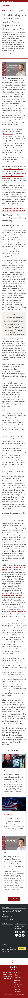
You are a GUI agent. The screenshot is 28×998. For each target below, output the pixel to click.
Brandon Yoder (8, 134)
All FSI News (5, 11)
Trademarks (17, 980)
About (3, 941)
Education (4, 928)
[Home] (11, 6)
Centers (3, 935)
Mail (16, 932)
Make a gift (22, 948)
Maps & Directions (8, 974)
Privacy (16, 975)
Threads (23, 935)
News (3, 937)
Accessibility (17, 987)
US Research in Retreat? (14, 815)
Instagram (16, 935)
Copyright (17, 977)
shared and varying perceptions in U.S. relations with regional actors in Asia (14, 175)
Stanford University (8, 1)
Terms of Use (18, 972)
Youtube (23, 932)
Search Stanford (7, 976)
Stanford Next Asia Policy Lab (13, 169)
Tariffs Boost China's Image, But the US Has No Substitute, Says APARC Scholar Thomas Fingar (14, 774)
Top (16, 961)
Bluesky (20, 932)
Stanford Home (7, 972)
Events (3, 939)
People (3, 933)
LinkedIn (20, 935)
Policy (3, 930)
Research (4, 926)
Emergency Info (7, 978)
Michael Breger (14, 54)
